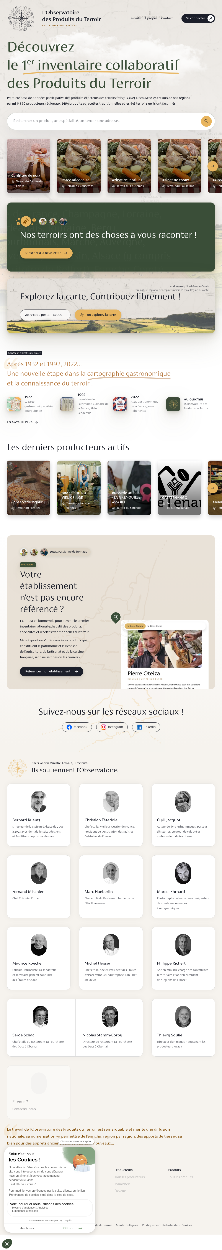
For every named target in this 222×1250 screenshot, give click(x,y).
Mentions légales (127, 1225)
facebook (80, 727)
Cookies (187, 1225)
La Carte (135, 18)
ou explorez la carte (101, 315)
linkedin (150, 727)
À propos (151, 18)
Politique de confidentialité (160, 1225)
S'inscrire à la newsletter (43, 253)
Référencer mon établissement (47, 671)
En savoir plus (20, 422)
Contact (167, 18)
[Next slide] (212, 166)
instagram (115, 727)
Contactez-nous (24, 1109)
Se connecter (195, 18)
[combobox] (111, 121)
